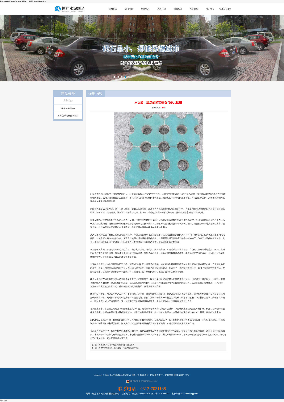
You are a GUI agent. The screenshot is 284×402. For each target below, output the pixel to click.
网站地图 (3, 400)
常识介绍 (194, 9)
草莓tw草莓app (68, 108)
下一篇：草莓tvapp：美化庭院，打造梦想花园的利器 (115, 348)
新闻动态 (145, 9)
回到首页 (113, 9)
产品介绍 (161, 9)
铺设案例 (178, 9)
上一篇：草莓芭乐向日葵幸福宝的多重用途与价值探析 (113, 345)
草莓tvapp (68, 100)
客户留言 (210, 9)
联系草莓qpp (225, 9)
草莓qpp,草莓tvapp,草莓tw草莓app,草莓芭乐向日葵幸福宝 (23, 1)
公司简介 (129, 9)
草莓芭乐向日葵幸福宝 (68, 116)
